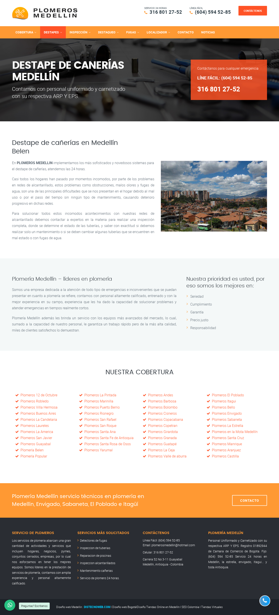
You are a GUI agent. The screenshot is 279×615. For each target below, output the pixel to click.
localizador (157, 32)
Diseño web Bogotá (124, 607)
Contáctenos (253, 10)
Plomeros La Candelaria (38, 419)
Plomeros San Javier (35, 437)
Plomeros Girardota (162, 431)
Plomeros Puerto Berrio (101, 407)
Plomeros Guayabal (35, 443)
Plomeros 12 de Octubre (38, 395)
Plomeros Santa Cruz (227, 437)
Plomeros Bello (222, 407)
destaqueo (107, 32)
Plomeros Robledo (34, 401)
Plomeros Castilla (224, 456)
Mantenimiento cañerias (96, 571)
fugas (131, 32)
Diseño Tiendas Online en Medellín (158, 607)
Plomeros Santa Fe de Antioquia (108, 437)
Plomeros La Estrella (226, 425)
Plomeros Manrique (226, 443)
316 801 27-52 (166, 12)
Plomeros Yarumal (98, 450)
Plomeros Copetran (161, 425)
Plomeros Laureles (34, 425)
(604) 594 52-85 (213, 12)
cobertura (24, 32)
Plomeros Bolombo (161, 407)
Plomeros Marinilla (98, 401)
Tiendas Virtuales (212, 607)
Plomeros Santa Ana (99, 431)
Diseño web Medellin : (69, 607)
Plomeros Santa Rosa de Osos (107, 443)
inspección (78, 32)
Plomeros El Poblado (227, 395)
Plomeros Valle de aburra (166, 456)
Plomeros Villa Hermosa (38, 407)
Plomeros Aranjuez (225, 450)
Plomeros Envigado (226, 413)
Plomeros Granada (161, 437)
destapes (51, 32)
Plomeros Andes (159, 395)
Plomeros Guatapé (161, 443)
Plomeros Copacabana (164, 419)
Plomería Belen (31, 450)
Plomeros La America (36, 431)
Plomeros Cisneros (161, 413)
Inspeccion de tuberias (95, 548)
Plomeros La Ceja (160, 450)
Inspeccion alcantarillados (97, 563)
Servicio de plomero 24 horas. (99, 578)
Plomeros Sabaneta (226, 419)
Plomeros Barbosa (161, 401)
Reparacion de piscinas (95, 555)
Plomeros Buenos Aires (37, 413)
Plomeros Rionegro (98, 413)
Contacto (186, 32)
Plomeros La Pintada (99, 395)
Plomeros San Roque (99, 425)
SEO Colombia (190, 607)
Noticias (208, 32)
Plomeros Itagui (223, 401)
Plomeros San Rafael (99, 419)
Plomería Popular (33, 456)
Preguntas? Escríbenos (34, 606)
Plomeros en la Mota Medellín (234, 431)
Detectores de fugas (93, 540)
